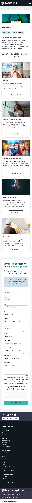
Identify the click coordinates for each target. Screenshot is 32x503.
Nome (5, 290)
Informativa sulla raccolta (9, 501)
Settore (6, 333)
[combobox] (6, 350)
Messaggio (7, 363)
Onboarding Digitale (18, 32)
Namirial (3, 8)
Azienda (6, 304)
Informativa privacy (22, 383)
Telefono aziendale (9, 348)
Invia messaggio (16, 402)
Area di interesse (8, 355)
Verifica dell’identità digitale (12, 158)
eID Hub (5, 80)
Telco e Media (7, 237)
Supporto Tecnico (12, 285)
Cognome (6, 297)
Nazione (6, 319)
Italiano (27, 3)
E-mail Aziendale (8, 341)
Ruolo (5, 311)
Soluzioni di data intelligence (12, 119)
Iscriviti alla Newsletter (11, 418)
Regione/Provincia (9, 326)
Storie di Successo (10, 8)
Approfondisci (15, 95)
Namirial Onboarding (9, 197)
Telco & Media (18, 8)
